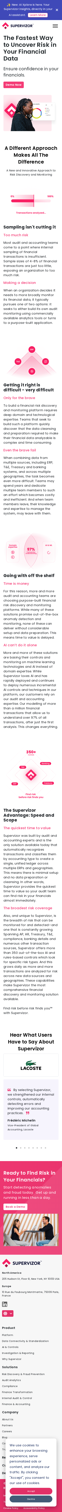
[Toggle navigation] (55, 25)
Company (10, 1412)
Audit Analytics (11, 1380)
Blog (4, 1437)
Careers (7, 1431)
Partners (7, 1425)
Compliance (10, 1386)
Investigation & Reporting (18, 1353)
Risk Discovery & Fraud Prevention (23, 1374)
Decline (31, 1499)
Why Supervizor (12, 1359)
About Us (7, 1419)
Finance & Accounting (16, 1404)
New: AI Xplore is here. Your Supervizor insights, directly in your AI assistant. (28, 10)
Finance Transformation (17, 1392)
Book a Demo (15, 1207)
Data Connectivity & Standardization (25, 1341)
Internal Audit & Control (17, 1398)
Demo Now (14, 85)
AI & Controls (10, 1347)
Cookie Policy (10, 1508)
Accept (31, 1491)
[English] (7, 1313)
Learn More (38, 15)
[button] (16, 1148)
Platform (7, 1335)
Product (8, 1328)
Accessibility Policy (34, 1508)
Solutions (10, 1367)
